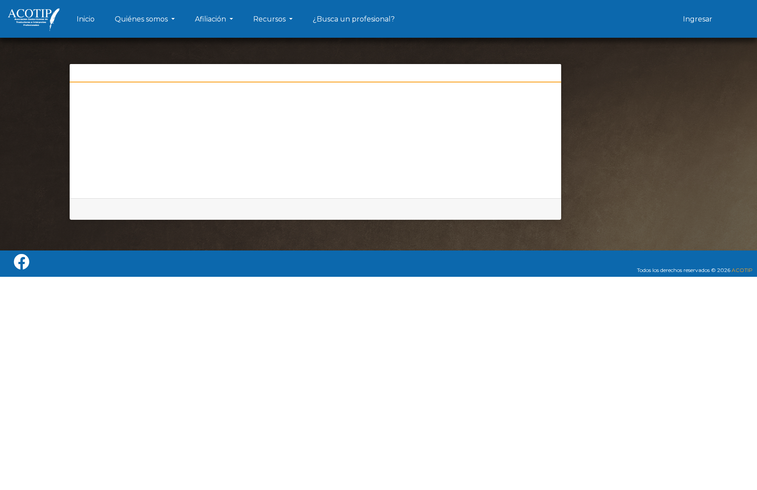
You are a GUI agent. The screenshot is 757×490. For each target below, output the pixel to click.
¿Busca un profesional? (354, 19)
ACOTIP (742, 270)
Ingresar (697, 19)
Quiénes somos (142, 19)
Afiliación (211, 19)
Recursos (270, 19)
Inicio (86, 19)
